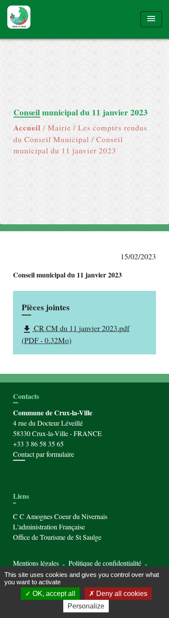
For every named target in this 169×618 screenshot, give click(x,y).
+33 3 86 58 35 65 (38, 443)
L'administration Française (49, 526)
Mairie (59, 127)
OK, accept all (53, 593)
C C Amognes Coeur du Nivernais (60, 516)
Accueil (27, 127)
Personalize (86, 606)
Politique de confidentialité (104, 562)
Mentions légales (36, 562)
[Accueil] (39, 19)
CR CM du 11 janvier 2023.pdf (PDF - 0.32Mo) (76, 334)
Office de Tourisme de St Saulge (57, 537)
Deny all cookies (120, 593)
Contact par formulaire (43, 454)
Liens (21, 496)
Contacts (26, 396)
